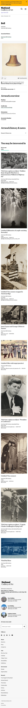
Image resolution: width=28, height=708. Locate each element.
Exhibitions (3, 663)
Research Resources (6, 133)
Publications (3, 695)
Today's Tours (4, 658)
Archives (3, 690)
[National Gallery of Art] (14, 583)
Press (2, 644)
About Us (3, 642)
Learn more (8, 4)
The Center (3, 682)
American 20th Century (6, 36)
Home (2, 16)
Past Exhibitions (4, 692)
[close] (26, 2)
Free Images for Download (7, 677)
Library (2, 687)
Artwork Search (4, 680)
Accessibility (4, 660)
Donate (2, 669)
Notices (2, 703)
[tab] (5, 148)
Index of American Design (6, 107)
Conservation (4, 685)
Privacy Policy (3, 705)
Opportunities (4, 671)
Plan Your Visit (4, 653)
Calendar (3, 655)
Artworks (6, 16)
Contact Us (3, 647)
